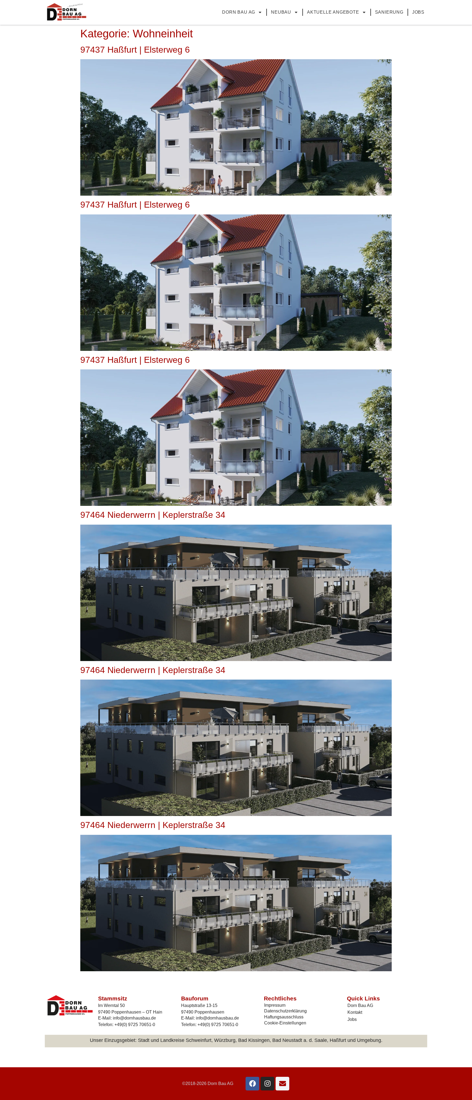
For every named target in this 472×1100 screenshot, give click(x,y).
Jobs (418, 12)
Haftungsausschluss (283, 1017)
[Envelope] (282, 1083)
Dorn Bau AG (238, 12)
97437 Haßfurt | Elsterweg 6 (135, 50)
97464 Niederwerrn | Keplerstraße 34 (152, 515)
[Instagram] (267, 1083)
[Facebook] (252, 1083)
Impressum (274, 1005)
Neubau (281, 12)
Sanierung (389, 12)
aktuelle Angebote (333, 12)
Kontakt (354, 1012)
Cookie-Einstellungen (285, 1023)
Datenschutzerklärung (285, 1011)
